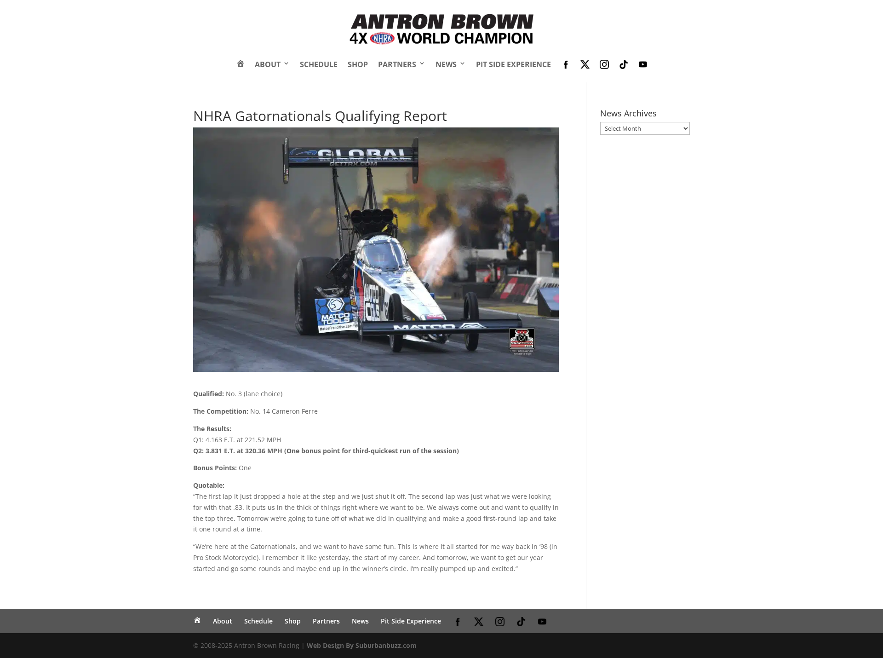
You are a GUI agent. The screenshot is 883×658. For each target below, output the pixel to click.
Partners (397, 64)
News (446, 64)
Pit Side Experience (513, 64)
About (268, 64)
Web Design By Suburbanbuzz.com (362, 645)
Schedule (319, 64)
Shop (358, 64)
